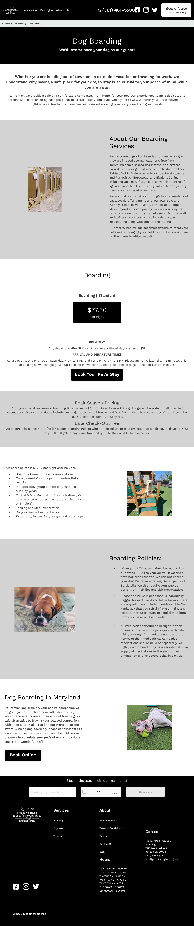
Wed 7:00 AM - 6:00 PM (113, 879)
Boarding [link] (58, 820)
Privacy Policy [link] (107, 820)
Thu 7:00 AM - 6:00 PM (112, 883)
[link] (135, 10)
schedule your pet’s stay (40, 737)
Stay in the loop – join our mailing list (97, 780)
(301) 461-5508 (118, 10)
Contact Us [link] (105, 844)
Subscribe (145, 791)
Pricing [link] (45, 10)
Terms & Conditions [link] (110, 828)
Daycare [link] (58, 828)
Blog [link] (101, 851)
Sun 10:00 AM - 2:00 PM (113, 868)
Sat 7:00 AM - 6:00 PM (112, 890)
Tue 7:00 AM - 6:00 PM (112, 876)
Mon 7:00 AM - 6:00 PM (112, 872)
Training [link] (57, 836)
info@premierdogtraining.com (162, 859)
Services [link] (28, 10)
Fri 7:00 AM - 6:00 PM (111, 887)
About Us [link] (62, 10)
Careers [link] (103, 836)
